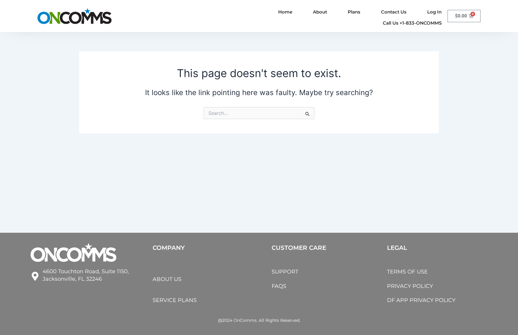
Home (285, 12)
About (320, 12)
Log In (434, 12)
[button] (412, 23)
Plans (354, 12)
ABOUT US (167, 279)
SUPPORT (285, 271)
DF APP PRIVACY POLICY (421, 300)
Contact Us (393, 12)
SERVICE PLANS (175, 300)
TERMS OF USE (407, 271)
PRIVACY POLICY (410, 286)
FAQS (279, 286)
